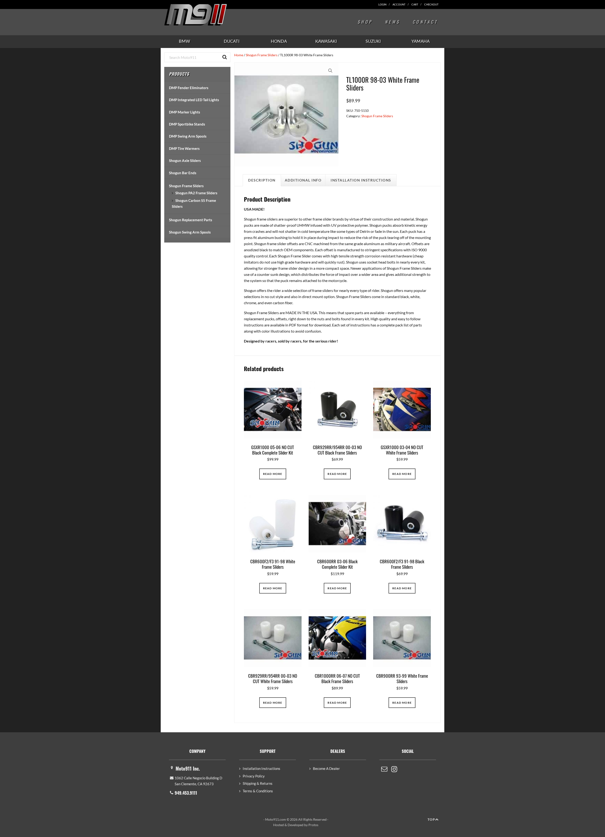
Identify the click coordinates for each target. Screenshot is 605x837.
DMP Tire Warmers (184, 148)
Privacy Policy (254, 776)
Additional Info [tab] (303, 180)
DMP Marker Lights (184, 112)
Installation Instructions (261, 768)
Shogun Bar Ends (182, 173)
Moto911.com (206, 15)
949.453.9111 (186, 793)
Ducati (232, 41)
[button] (330, 70)
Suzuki (373, 41)
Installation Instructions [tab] (361, 180)
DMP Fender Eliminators (188, 88)
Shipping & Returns (257, 783)
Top (431, 819)
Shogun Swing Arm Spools (190, 232)
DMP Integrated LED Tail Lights (194, 100)
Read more (272, 474)
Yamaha (420, 41)
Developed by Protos (303, 825)
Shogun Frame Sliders (261, 55)
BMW (184, 41)
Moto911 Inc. (188, 768)
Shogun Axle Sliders (185, 160)
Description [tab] (262, 180)
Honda (279, 41)
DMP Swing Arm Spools (188, 136)
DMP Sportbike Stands (187, 124)
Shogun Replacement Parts (190, 220)
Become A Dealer (326, 768)
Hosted (278, 825)
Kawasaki (326, 41)
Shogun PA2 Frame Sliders (196, 193)
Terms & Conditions (258, 791)
